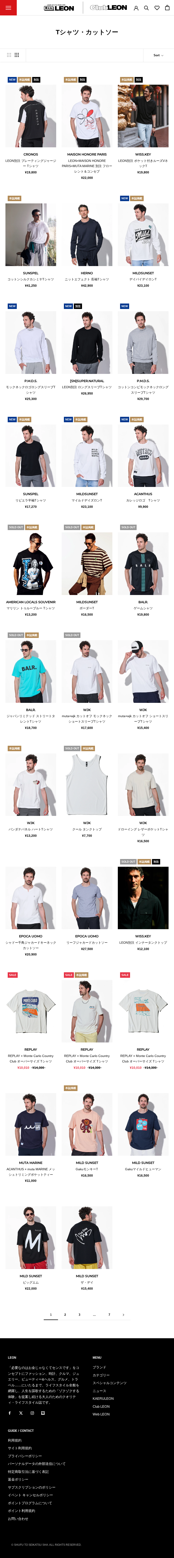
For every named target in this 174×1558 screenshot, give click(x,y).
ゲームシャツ (143, 608)
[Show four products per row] (17, 55)
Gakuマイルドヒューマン (143, 1169)
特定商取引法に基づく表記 (28, 1472)
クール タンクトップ (87, 829)
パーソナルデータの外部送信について (37, 1464)
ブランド (99, 1367)
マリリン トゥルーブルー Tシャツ (31, 608)
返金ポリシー (18, 1479)
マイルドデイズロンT (87, 500)
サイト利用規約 (20, 1448)
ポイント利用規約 (21, 1511)
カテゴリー (101, 1375)
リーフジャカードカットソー (87, 942)
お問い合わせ (18, 1519)
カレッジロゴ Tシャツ (143, 500)
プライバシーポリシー (25, 1456)
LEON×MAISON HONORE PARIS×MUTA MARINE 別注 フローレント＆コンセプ (87, 166)
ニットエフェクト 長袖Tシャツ (87, 279)
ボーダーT (87, 608)
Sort (157, 55)
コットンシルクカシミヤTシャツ (30, 279)
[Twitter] (21, 1413)
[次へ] (123, 1315)
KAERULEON (103, 1398)
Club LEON (101, 1406)
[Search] (146, 7)
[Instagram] (32, 1413)
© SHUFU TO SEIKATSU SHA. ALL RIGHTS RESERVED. (46, 1544)
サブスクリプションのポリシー (32, 1487)
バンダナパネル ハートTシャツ (31, 829)
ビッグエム (31, 1282)
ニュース (99, 1391)
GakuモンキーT (87, 1169)
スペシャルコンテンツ (110, 1383)
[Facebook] (9, 1413)
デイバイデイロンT (143, 279)
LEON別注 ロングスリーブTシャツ (87, 387)
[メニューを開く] (8, 7)
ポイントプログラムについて (30, 1503)
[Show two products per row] (9, 55)
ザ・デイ (87, 1282)
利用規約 (15, 1440)
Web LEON (101, 1414)
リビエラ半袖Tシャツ (30, 500)
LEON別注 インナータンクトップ (143, 942)
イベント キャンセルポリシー (30, 1495)
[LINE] (43, 1413)
